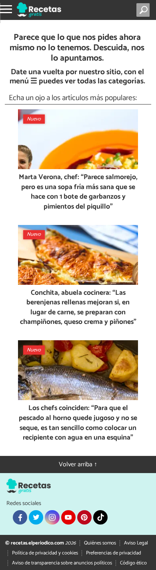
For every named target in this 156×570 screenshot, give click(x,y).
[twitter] (36, 517)
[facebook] (20, 517)
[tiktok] (100, 517)
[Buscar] (145, 10)
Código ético (133, 563)
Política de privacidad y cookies (45, 553)
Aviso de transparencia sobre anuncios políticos (62, 563)
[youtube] (68, 517)
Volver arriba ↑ (78, 464)
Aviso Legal (136, 543)
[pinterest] (84, 517)
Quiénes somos (100, 543)
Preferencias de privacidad (113, 553)
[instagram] (52, 517)
